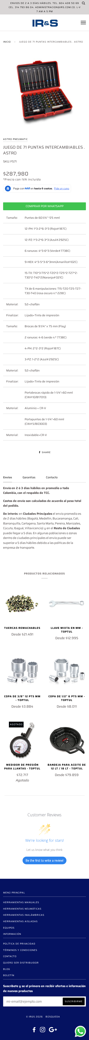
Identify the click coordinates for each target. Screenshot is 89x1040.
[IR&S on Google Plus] (53, 1031)
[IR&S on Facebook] (34, 1031)
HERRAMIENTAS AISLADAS (20, 921)
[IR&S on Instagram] (43, 1031)
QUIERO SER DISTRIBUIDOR (21, 963)
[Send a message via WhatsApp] (80, 1031)
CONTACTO (10, 956)
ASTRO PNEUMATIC (15, 139)
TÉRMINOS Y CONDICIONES (20, 950)
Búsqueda (53, 1017)
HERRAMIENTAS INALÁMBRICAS (23, 915)
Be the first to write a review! (44, 860)
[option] (44, 94)
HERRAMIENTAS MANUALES (21, 902)
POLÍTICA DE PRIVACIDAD (19, 944)
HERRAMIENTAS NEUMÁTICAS (22, 909)
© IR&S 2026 (34, 1017)
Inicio (7, 42)
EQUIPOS (8, 928)
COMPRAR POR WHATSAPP (45, 206)
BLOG (6, 969)
